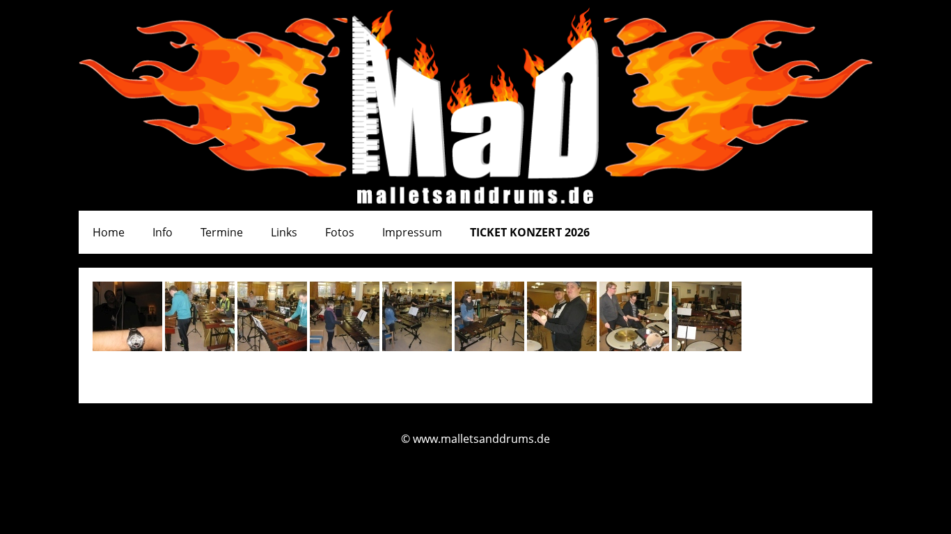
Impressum (412, 232)
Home (109, 232)
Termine (222, 232)
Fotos (339, 232)
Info (162, 232)
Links (284, 232)
